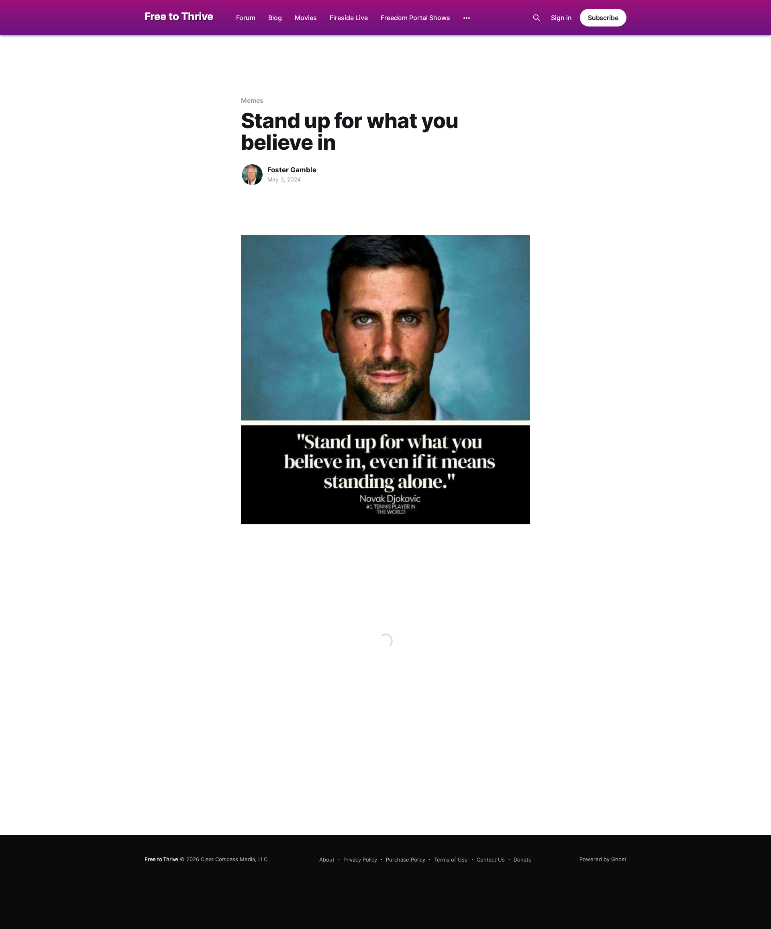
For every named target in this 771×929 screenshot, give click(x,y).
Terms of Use (451, 859)
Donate (523, 859)
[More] (467, 18)
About (327, 859)
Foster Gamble (291, 170)
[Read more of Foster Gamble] (252, 174)
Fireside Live (349, 18)
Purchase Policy (405, 859)
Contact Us (491, 859)
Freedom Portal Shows (415, 18)
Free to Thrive (179, 16)
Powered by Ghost (602, 859)
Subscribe (603, 18)
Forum (245, 18)
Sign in (561, 18)
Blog (275, 18)
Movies (306, 18)
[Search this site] (536, 17)
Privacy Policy (360, 859)
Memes (252, 100)
